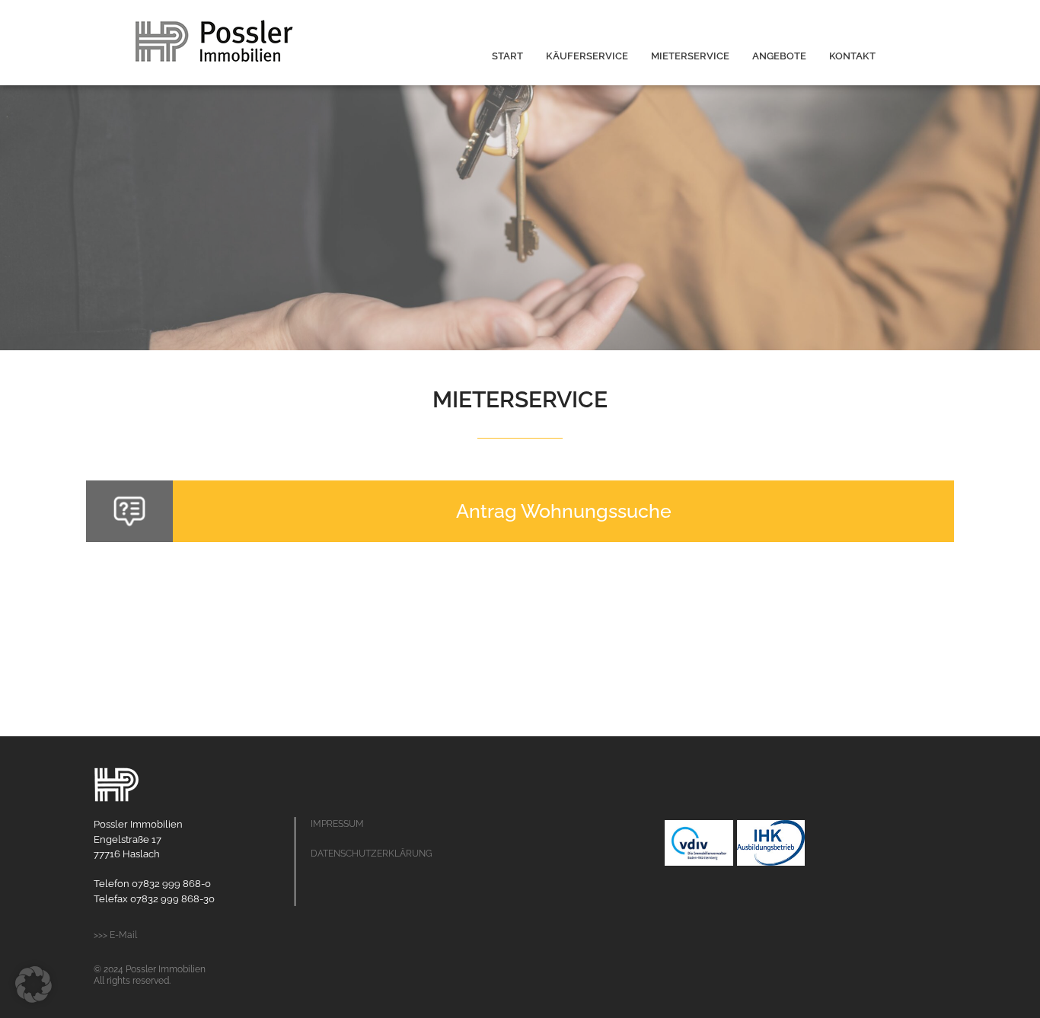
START (507, 56)
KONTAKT (852, 56)
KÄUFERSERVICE (587, 56)
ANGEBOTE (779, 56)
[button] (33, 984)
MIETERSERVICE (690, 56)
